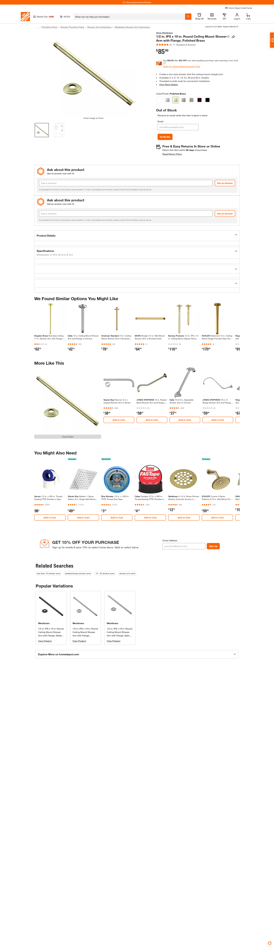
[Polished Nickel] (183, 100)
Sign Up (213, 546)
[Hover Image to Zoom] (93, 74)
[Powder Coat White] (159, 100)
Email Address (170, 540)
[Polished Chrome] (167, 100)
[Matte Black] (207, 100)
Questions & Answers (186, 44)
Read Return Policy (172, 154)
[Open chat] (272, 40)
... (37, 27)
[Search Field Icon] (188, 16)
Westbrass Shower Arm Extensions (132, 27)
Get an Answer (225, 183)
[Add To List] (228, 36)
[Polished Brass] (175, 100)
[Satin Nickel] (191, 100)
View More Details (168, 84)
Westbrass (44, 623)
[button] (137, 235)
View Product (45, 641)
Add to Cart (119, 419)
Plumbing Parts (49, 27)
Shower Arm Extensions (99, 27)
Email (160, 121)
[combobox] (129, 17)
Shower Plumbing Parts (72, 27)
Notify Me (165, 136)
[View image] (42, 130)
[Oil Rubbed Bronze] (199, 100)
